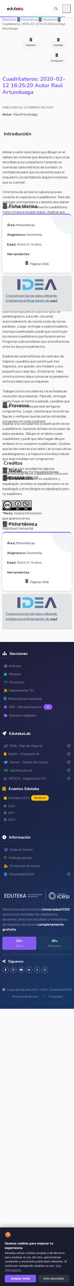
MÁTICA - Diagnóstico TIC (27, 778)
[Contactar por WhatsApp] (45, 970)
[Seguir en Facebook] (5, 970)
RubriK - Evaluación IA (23, 754)
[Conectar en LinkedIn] (29, 970)
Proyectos (17, 682)
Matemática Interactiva (25, 699)
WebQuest (9, 19)
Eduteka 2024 (27, 798)
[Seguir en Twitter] (37, 970)
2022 (11, 806)
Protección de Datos (24, 866)
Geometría (49, 19)
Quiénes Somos (21, 849)
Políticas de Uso (20, 858)
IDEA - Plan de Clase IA (25, 746)
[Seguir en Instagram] (13, 970)
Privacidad (56, 996)
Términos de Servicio (25, 996)
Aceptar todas (20, 1278)
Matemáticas (29, 19)
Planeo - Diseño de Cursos (28, 762)
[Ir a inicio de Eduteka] (15, 8)
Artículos (15, 666)
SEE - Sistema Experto (29, 707)
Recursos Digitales (22, 715)
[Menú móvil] (66, 8)
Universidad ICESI (21, 874)
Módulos (15, 674)
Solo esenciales (53, 1278)
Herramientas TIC (21, 690)
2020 (11, 819)
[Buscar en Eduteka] (56, 8)
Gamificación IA (20, 770)
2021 (11, 812)
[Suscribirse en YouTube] (21, 970)
